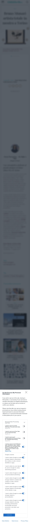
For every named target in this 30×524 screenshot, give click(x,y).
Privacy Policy (24, 521)
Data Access (15, 521)
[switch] (23, 426)
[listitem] (15, 422)
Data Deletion (5, 521)
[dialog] (15, 457)
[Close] (26, 392)
